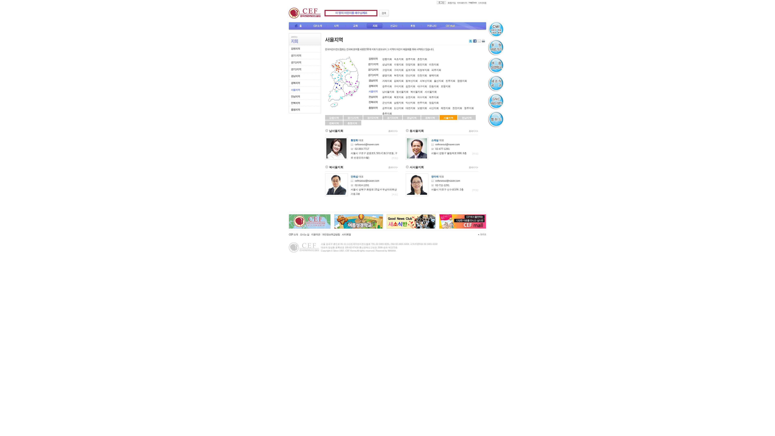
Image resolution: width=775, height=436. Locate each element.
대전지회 (410, 108)
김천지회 (410, 86)
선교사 (393, 26)
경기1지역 (353, 117)
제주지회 (434, 97)
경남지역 (412, 117)
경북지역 (430, 117)
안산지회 (410, 75)
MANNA (392, 250)
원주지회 (410, 59)
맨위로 (483, 234)
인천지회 (422, 75)
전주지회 (422, 102)
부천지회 (399, 75)
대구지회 (422, 86)
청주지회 (469, 108)
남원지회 (399, 102)
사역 (336, 26)
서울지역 (448, 117)
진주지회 (450, 81)
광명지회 (387, 75)
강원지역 (334, 117)
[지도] (395, 158)
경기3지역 (392, 117)
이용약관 (315, 234)
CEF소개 (317, 26)
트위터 (470, 41)
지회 (374, 26)
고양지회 (387, 70)
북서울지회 (417, 91)
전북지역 (334, 123)
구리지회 (399, 70)
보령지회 (422, 108)
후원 (412, 26)
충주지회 (387, 113)
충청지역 (352, 123)
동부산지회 (412, 81)
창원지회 (462, 81)
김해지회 (399, 81)
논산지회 (399, 108)
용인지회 (422, 64)
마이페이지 (462, 3)
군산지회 (387, 102)
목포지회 (399, 97)
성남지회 (387, 64)
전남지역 (467, 117)
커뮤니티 (431, 26)
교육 (355, 26)
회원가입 (452, 3)
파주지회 (436, 70)
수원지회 (399, 64)
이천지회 (434, 64)
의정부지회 (423, 70)
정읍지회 (434, 102)
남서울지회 (388, 91)
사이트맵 (482, 3)
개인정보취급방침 (331, 234)
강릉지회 (387, 59)
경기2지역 (372, 117)
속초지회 (399, 59)
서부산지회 (426, 81)
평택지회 (434, 75)
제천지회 (445, 108)
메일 (479, 41)
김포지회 (410, 70)
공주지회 (387, 108)
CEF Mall (450, 26)
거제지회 (387, 81)
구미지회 (399, 86)
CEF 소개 (293, 234)
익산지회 (410, 102)
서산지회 (434, 108)
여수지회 (422, 97)
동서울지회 (402, 91)
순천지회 (410, 97)
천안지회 (457, 108)
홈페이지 (392, 131)
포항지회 (445, 86)
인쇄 (483, 41)
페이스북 (475, 41)
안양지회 (410, 64)
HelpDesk (473, 2)
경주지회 (387, 86)
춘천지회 (422, 59)
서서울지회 (431, 91)
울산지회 (439, 81)
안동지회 (434, 86)
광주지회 (387, 97)
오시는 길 (304, 234)
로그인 (440, 2)
